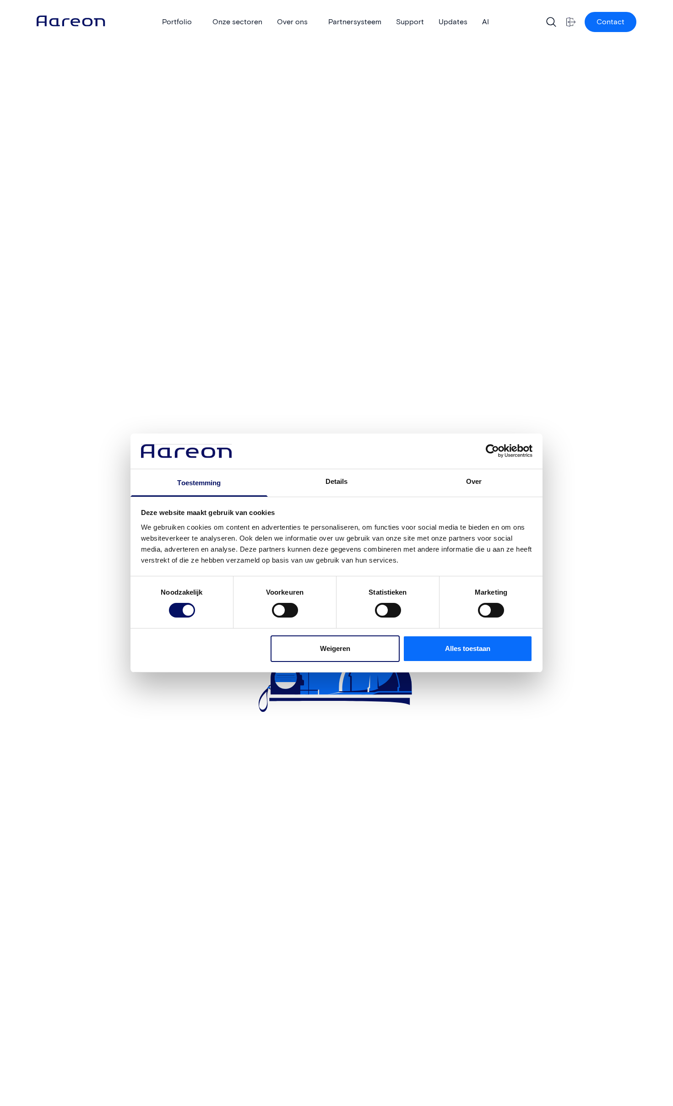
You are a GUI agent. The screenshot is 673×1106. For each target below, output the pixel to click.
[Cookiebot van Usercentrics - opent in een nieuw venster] (492, 451)
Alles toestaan (467, 648)
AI (485, 21)
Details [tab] (337, 481)
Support (410, 21)
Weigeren (335, 648)
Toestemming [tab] (199, 483)
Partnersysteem (354, 21)
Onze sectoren (237, 21)
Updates (453, 21)
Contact (610, 21)
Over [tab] (474, 481)
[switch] (276, 607)
